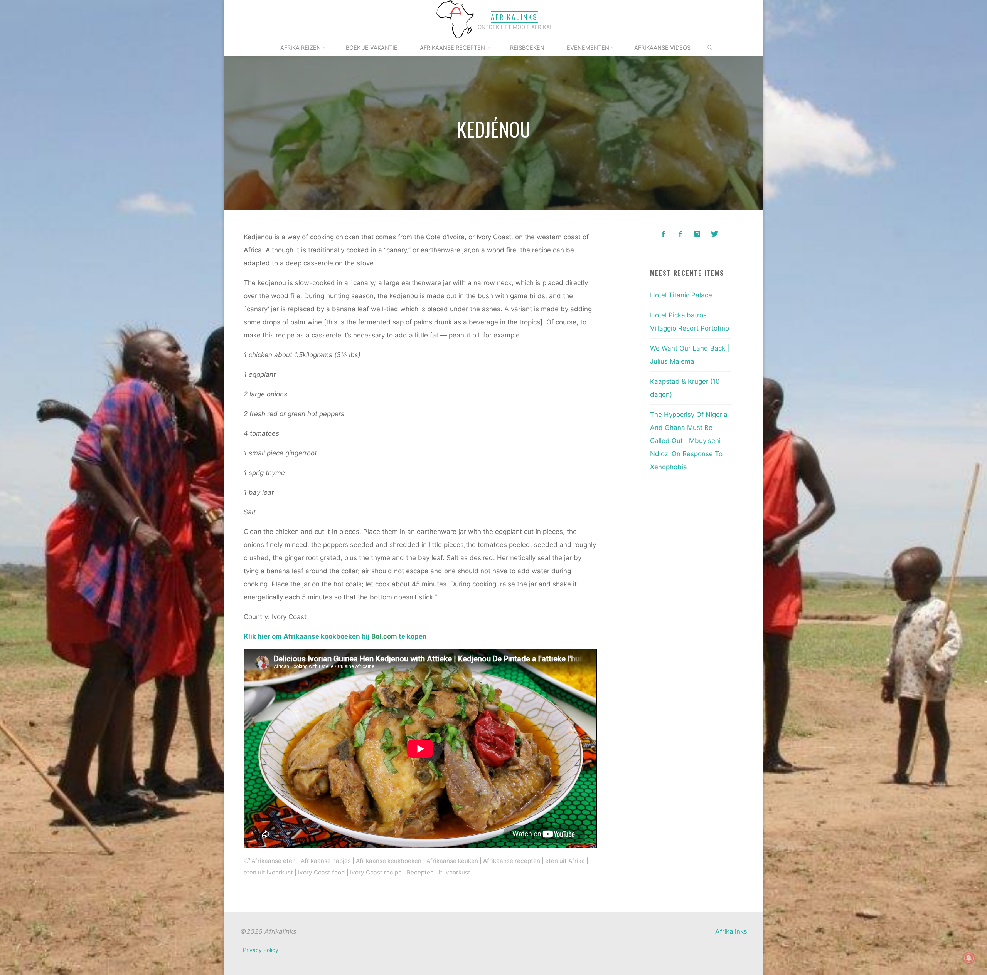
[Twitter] (714, 234)
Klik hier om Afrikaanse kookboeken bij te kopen (335, 636)
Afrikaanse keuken (452, 860)
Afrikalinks (514, 17)
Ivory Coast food (321, 872)
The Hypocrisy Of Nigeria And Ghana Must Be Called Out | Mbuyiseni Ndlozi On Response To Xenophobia (689, 441)
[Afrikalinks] (455, 19)
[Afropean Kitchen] (680, 234)
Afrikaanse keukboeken (388, 860)
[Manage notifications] (969, 958)
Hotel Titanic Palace (681, 295)
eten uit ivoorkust (268, 872)
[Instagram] (697, 234)
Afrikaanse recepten (511, 860)
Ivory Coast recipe (376, 872)
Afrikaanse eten (273, 860)
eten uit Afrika (564, 860)
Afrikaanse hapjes (325, 860)
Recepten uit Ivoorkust (438, 872)
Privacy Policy (260, 949)
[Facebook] (663, 234)
